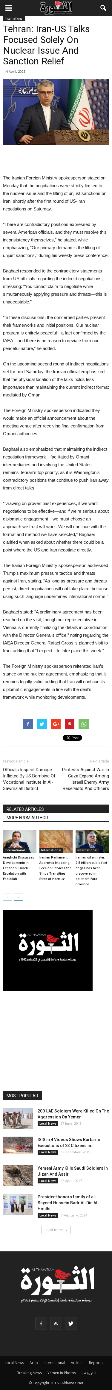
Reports (95, 1362)
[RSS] (56, 1323)
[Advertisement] (56, 160)
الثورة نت (89, 1372)
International (14, 18)
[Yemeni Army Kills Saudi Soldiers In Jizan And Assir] (18, 1175)
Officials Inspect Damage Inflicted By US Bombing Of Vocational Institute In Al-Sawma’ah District (29, 779)
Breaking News (29, 1372)
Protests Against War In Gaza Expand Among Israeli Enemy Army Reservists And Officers (85, 779)
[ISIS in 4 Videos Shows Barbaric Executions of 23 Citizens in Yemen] (18, 1145)
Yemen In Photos (61, 1372)
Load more (54, 1229)
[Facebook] (41, 1323)
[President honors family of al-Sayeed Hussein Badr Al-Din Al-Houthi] (18, 1204)
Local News (47, 1123)
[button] (103, 8)
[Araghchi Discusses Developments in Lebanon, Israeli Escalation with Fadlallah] (19, 841)
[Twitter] (71, 1323)
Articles (77, 1362)
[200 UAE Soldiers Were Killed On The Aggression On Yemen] (18, 1118)
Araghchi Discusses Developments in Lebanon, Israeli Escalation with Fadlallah (18, 868)
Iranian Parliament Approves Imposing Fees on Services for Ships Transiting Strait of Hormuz (55, 868)
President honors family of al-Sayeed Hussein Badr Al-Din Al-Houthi (68, 1202)
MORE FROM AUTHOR (27, 817)
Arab (34, 1362)
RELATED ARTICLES (25, 809)
